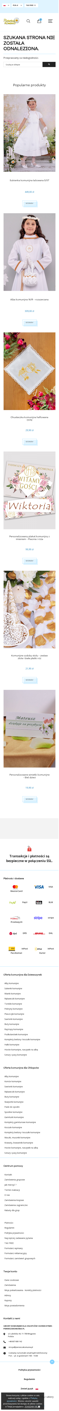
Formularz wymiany (13, 1248)
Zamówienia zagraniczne (16, 1205)
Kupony (8, 1300)
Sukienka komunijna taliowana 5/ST (29, 180)
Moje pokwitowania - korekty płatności (22, 1290)
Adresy (7, 1295)
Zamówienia (10, 1285)
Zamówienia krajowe (14, 1200)
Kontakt (8, 1174)
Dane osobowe (11, 1280)
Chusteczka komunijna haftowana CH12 (29, 419)
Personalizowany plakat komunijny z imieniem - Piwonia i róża (29, 538)
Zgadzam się (31, 1407)
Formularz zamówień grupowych (19, 1258)
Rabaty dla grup (12, 1210)
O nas (7, 1195)
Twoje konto (10, 1271)
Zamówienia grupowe (14, 1179)
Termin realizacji (12, 1190)
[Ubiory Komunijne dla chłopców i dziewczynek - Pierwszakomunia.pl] (11, 21)
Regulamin (9, 1227)
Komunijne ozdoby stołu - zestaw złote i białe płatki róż (29, 657)
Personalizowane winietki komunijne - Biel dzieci (29, 776)
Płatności (8, 1222)
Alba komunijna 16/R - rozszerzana (29, 299)
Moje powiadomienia (14, 1305)
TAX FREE (9, 1243)
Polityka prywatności (14, 1233)
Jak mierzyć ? (10, 1184)
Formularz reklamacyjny (15, 1253)
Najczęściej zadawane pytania (18, 1238)
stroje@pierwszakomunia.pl (21, 1347)
